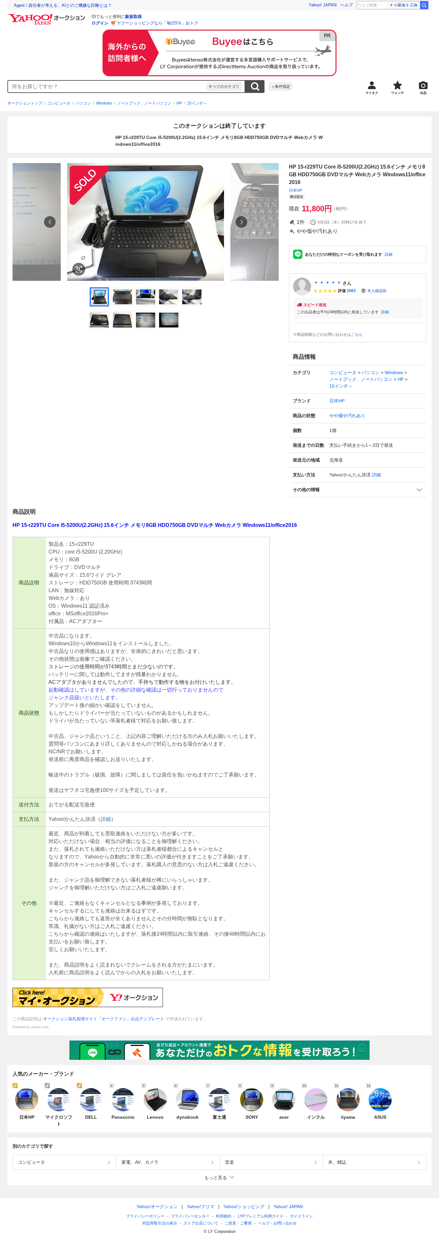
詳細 (388, 254)
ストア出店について (201, 1223)
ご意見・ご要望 (238, 1223)
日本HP (295, 190)
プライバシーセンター (190, 1216)
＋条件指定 (280, 86)
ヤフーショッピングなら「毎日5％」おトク (157, 23)
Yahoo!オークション (157, 1206)
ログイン (100, 23)
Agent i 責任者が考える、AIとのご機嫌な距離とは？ (63, 5)
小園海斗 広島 (406, 5)
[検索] (424, 5)
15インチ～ (197, 103)
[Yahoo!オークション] (47, 15)
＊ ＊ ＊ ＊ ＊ (327, 283)
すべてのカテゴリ (224, 86)
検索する (254, 86)
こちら (357, 334)
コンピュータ (58, 103)
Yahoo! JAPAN (322, 5)
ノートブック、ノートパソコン (144, 103)
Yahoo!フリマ (200, 1206)
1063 (351, 291)
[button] (357, 489)
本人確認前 (377, 291)
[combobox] (107, 86)
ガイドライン (301, 1216)
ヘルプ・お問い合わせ (277, 1223)
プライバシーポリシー (145, 1216)
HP (179, 103)
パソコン (83, 103)
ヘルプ (346, 5)
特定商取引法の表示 (159, 1223)
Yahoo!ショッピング (243, 1206)
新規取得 (133, 16)
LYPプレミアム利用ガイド (260, 1216)
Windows (104, 103)
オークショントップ (24, 103)
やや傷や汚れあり (347, 415)
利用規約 (223, 1216)
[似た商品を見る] (78, 269)
